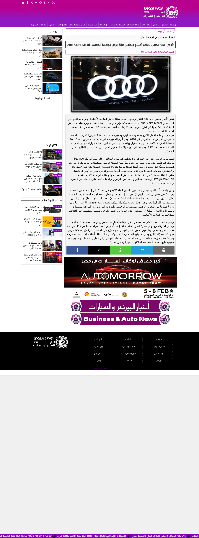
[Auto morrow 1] (120, 278)
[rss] (53, 2)
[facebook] (77, 250)
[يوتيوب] (36, 2)
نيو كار (165, 25)
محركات (43, 25)
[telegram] (142, 250)
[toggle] (25, 24)
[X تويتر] (32, 2)
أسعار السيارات (133, 25)
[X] (99, 250)
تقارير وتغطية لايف (77, 25)
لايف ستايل (92, 25)
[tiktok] (49, 2)
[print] (163, 250)
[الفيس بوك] (27, 2)
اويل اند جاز (104, 25)
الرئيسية (173, 25)
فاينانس (155, 25)
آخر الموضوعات (49, 200)
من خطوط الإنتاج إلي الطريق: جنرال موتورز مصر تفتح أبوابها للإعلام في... (105, 536)
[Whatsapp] (45, 2)
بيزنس (52, 25)
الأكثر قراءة (51, 145)
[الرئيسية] (23, 2)
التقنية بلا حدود (118, 25)
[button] (23, 136)
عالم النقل (146, 25)
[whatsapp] (120, 250)
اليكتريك (34, 25)
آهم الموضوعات (41, 98)
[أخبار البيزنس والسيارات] (120, 306)
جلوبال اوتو (62, 25)
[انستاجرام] (40, 2)
